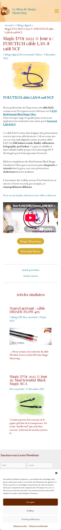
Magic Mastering (30, 241)
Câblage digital (10, 54)
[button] (56, 473)
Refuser (30, 510)
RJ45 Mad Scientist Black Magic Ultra (30, 112)
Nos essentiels (26, 54)
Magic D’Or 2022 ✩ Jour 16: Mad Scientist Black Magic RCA (28, 380)
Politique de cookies (20, 526)
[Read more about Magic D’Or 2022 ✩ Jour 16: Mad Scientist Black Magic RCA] (30, 404)
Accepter (30, 501)
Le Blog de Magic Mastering (24, 11)
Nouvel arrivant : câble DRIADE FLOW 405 (27, 310)
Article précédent (30, 270)
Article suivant (30, 276)
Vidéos (38, 54)
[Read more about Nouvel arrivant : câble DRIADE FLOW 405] (30, 336)
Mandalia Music (30, 251)
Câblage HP (16, 317)
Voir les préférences (30, 519)
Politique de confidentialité (38, 526)
